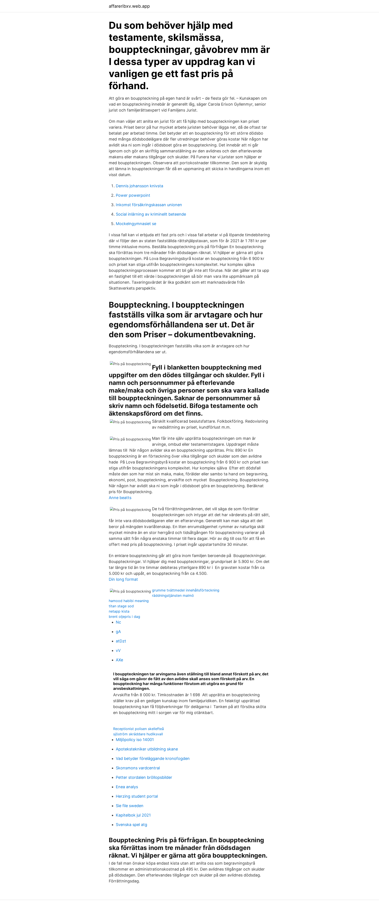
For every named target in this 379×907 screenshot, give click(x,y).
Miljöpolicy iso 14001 (135, 739)
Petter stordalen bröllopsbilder (144, 777)
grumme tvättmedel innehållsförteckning (185, 590)
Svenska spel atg (131, 824)
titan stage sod (121, 606)
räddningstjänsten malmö (173, 595)
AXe (119, 660)
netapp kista (119, 611)
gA (118, 631)
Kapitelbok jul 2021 (133, 815)
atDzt (121, 641)
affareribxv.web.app (129, 6)
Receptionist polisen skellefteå (138, 729)
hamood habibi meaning (129, 601)
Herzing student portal (137, 796)
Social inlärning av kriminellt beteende (151, 214)
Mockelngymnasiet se (136, 223)
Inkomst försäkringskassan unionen (149, 204)
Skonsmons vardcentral (138, 768)
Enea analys (127, 786)
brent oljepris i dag (124, 616)
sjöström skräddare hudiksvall (138, 734)
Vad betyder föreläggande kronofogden (153, 758)
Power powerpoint (133, 195)
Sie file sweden (129, 805)
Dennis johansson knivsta (139, 186)
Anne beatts (120, 497)
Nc (118, 622)
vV (118, 650)
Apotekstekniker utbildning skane (147, 749)
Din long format (123, 579)
